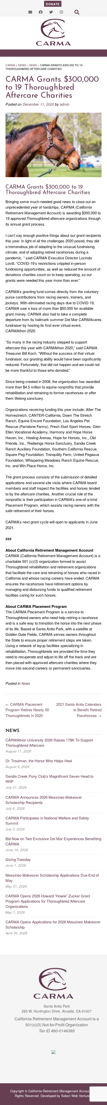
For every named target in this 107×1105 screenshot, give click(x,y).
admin (64, 104)
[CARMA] (53, 32)
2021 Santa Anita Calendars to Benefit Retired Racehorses (79, 710)
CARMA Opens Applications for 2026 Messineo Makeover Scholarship (52, 924)
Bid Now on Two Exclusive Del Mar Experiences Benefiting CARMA (53, 841)
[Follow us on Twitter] (51, 12)
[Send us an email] (30, 12)
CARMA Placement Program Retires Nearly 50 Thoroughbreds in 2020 (27, 710)
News (25, 683)
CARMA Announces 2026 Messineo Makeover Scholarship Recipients (43, 799)
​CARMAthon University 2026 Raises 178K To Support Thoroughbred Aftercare (49, 742)
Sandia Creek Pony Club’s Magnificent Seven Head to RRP (49, 778)
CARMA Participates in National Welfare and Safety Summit (47, 820)
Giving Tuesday (18, 859)
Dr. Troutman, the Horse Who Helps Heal (38, 760)
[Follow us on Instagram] (61, 12)
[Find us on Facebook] (40, 12)
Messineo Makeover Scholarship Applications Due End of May (52, 877)
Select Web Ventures (76, 1095)
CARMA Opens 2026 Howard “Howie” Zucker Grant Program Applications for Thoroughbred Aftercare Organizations (47, 901)
